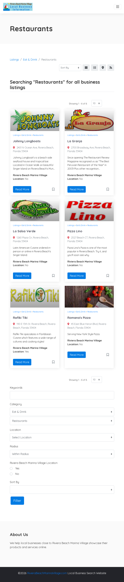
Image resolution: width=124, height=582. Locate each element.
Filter (17, 500)
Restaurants (38, 135)
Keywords (16, 387)
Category (16, 404)
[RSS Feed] (110, 67)
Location (15, 430)
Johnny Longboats (27, 141)
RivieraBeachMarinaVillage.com (47, 573)
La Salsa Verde (24, 231)
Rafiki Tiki (20, 318)
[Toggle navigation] (117, 6)
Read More (22, 189)
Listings (14, 59)
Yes (17, 468)
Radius (14, 446)
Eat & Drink (30, 59)
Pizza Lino (74, 231)
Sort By (14, 482)
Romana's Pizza (79, 318)
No (17, 474)
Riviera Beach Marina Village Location (33, 463)
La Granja (74, 141)
